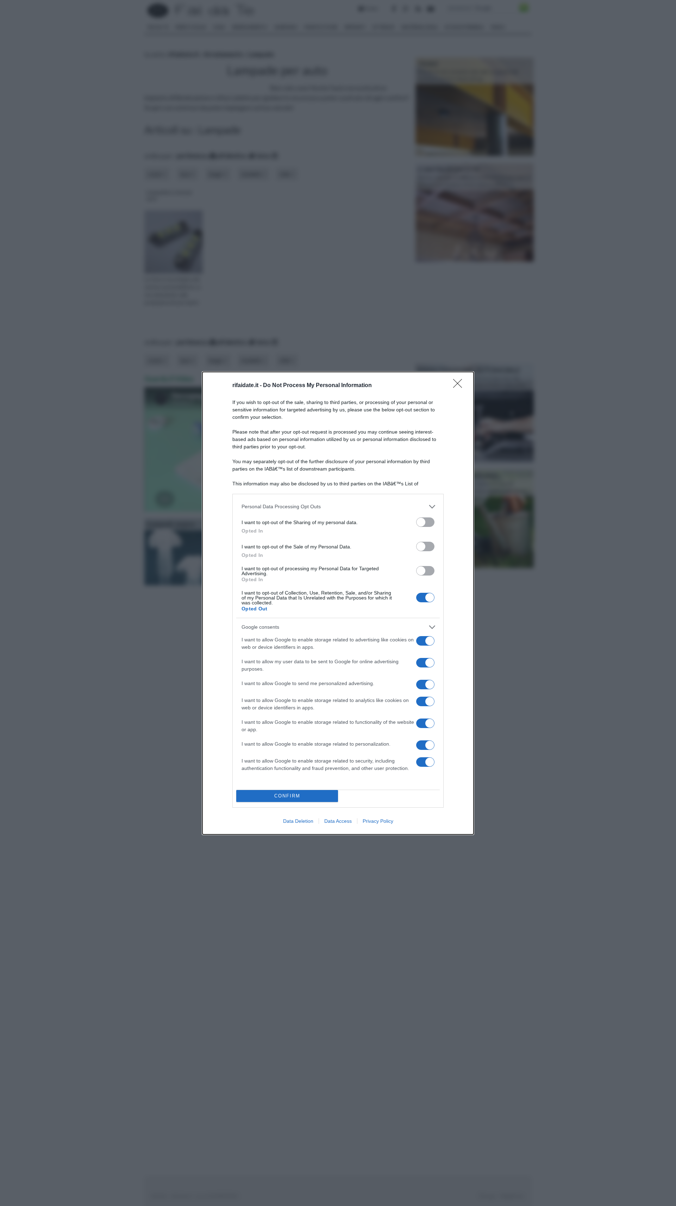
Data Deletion (298, 821)
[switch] (425, 522)
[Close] (460, 385)
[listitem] (338, 506)
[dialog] (338, 603)
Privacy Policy (378, 821)
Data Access (338, 821)
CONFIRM (287, 795)
